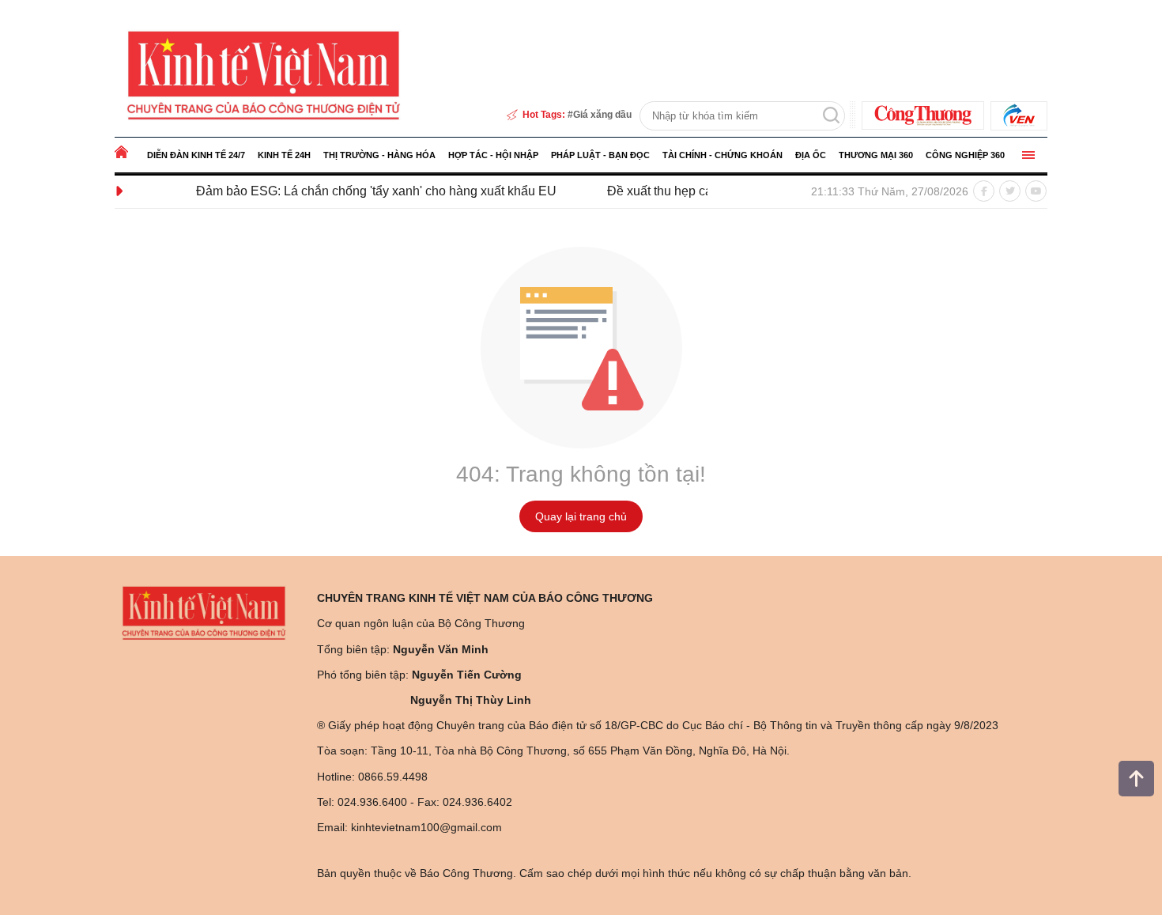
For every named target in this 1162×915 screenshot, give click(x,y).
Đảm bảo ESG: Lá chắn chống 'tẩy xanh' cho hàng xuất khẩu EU (357, 191)
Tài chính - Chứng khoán (722, 155)
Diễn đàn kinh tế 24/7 (196, 155)
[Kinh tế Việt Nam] (264, 73)
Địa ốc (810, 155)
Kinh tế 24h (284, 155)
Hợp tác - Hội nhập (493, 155)
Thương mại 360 (876, 155)
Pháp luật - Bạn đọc (600, 155)
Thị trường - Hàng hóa (379, 155)
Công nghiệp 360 (965, 155)
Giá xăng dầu (602, 114)
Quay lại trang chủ (581, 516)
